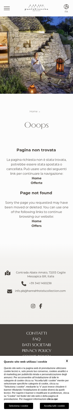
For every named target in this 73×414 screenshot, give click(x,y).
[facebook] (40, 306)
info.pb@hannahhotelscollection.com (40, 291)
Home (34, 111)
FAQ (36, 338)
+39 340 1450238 (40, 283)
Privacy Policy (36, 350)
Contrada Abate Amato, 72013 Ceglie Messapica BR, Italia (41, 274)
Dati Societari (36, 344)
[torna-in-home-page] (36, 8)
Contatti (36, 333)
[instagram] (33, 306)
